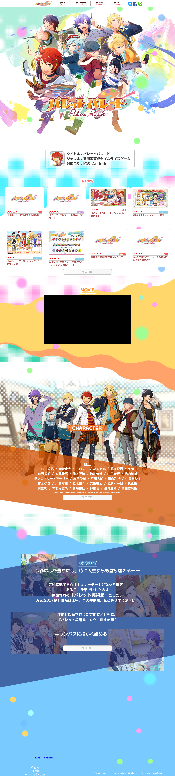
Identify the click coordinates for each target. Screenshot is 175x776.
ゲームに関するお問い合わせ (125, 773)
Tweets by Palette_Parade (44, 758)
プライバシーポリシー (101, 773)
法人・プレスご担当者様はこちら (154, 773)
